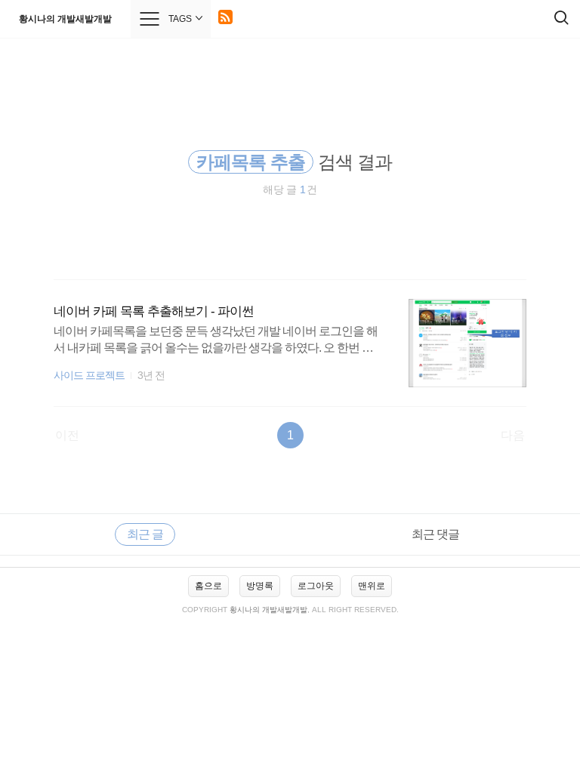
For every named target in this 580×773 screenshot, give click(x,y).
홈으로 (208, 586)
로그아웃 (316, 586)
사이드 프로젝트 (89, 375)
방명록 (259, 586)
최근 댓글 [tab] (435, 534)
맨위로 (371, 586)
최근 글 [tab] (145, 534)
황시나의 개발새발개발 (65, 19)
